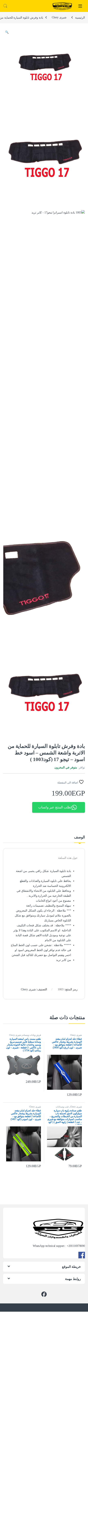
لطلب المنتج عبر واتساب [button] (55, 807)
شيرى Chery (59, 17)
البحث (5, 6)
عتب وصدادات (62, 1106)
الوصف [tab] (79, 837)
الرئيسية (80, 17)
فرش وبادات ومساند (31, 1035)
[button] (7, 32)
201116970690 (77, 1245)
